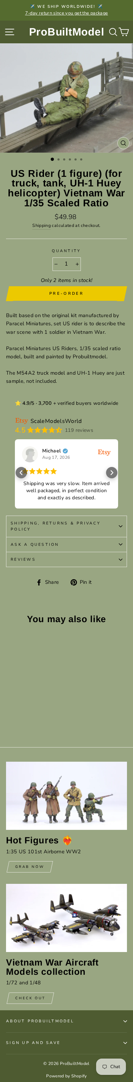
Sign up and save (33, 1042)
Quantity (66, 251)
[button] (21, 472)
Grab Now (29, 866)
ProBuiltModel (66, 32)
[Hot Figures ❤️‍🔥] (66, 796)
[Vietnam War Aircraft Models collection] (66, 918)
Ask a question (35, 544)
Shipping (41, 225)
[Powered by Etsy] (104, 452)
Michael (51, 450)
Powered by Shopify (66, 1076)
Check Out (30, 998)
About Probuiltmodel (40, 1021)
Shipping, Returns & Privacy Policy (56, 526)
